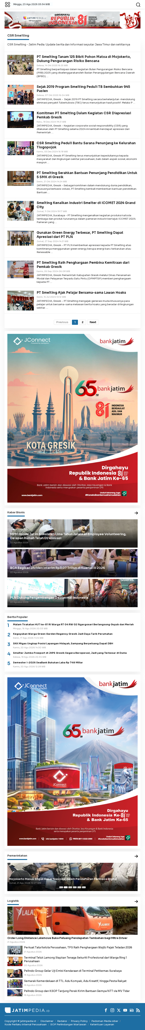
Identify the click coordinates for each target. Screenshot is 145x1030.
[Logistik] (136, 902)
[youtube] (125, 1010)
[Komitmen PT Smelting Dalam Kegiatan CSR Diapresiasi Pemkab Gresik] (20, 119)
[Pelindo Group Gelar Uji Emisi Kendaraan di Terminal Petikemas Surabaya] (14, 973)
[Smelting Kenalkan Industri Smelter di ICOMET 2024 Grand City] (20, 210)
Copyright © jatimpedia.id (20, 1021)
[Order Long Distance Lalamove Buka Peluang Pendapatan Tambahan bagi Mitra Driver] (72, 921)
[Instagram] (112, 1010)
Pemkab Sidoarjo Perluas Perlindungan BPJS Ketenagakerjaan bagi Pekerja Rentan (67, 879)
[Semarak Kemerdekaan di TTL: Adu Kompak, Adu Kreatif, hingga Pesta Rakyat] (14, 983)
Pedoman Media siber (104, 1021)
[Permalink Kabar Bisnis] (136, 513)
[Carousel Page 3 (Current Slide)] (70, 887)
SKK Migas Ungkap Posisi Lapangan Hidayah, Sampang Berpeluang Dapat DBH (63, 643)
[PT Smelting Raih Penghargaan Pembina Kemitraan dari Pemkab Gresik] (20, 269)
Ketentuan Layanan (102, 1024)
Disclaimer (46, 1021)
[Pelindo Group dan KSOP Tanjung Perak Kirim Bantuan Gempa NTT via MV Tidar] (14, 992)
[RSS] (138, 1010)
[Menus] (8, 4)
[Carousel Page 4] (75, 887)
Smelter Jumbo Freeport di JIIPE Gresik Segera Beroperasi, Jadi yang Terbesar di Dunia (70, 652)
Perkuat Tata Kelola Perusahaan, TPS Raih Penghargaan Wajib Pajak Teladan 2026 (78, 947)
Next (93, 322)
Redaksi (62, 1021)
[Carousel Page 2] (66, 887)
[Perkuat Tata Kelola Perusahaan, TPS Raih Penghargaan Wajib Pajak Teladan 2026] (14, 950)
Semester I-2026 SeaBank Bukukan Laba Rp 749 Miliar (48, 662)
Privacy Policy (79, 1021)
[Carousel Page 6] (84, 887)
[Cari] (138, 4)
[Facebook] (105, 1010)
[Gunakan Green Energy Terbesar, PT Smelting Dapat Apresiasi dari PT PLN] (20, 238)
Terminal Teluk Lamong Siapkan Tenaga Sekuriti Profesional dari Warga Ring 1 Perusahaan (75, 959)
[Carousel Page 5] (79, 887)
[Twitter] (118, 1010)
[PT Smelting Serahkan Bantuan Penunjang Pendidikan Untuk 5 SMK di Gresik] (20, 178)
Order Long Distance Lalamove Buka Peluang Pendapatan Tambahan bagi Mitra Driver (67, 938)
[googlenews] (131, 1010)
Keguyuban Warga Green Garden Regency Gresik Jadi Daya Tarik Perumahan (63, 633)
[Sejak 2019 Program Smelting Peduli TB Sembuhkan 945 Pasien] (20, 94)
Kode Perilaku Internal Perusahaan (26, 1024)
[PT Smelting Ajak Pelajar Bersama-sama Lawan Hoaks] (20, 300)
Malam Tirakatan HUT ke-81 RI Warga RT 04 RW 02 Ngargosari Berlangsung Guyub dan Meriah (73, 624)
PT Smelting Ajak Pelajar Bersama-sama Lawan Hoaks (81, 293)
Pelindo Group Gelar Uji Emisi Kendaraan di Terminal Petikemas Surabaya (73, 971)
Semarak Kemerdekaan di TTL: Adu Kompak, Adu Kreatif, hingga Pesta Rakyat (75, 981)
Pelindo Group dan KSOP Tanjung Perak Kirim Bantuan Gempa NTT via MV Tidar (77, 991)
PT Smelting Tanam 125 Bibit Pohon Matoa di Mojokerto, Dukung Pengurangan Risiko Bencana (84, 59)
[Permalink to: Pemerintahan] (136, 856)
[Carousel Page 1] (61, 887)
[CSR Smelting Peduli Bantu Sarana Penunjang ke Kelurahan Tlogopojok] (20, 147)
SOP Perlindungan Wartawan (68, 1024)
